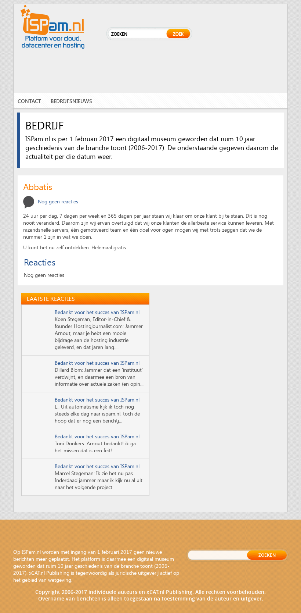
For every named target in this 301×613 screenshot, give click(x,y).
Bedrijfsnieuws (71, 100)
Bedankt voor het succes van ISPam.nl (97, 312)
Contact (29, 100)
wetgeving (59, 579)
